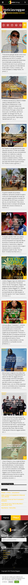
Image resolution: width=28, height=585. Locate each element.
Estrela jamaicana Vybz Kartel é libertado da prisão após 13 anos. (14, 41)
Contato (5, 558)
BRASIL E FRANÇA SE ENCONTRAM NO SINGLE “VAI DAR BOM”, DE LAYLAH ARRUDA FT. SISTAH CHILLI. (14, 223)
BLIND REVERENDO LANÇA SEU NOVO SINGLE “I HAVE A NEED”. (14, 447)
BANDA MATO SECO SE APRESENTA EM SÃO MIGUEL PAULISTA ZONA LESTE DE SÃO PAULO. (14, 403)
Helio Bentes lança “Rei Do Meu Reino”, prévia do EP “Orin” (12, 504)
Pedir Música (6, 554)
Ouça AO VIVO (6, 552)
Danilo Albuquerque (7, 50)
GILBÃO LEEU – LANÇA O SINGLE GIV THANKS (14, 135)
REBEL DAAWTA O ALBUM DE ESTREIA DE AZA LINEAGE (13, 496)
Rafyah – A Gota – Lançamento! (10, 492)
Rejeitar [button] (11, 582)
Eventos (5, 556)
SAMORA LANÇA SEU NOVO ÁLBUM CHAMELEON (14, 311)
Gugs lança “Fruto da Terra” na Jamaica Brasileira (12, 500)
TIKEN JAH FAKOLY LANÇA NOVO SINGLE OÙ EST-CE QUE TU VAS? (14, 359)
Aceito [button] (16, 582)
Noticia (4, 31)
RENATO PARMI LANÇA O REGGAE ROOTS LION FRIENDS (14, 87)
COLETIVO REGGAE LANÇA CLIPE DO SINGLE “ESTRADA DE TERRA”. (14, 267)
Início (4, 550)
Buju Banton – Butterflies (8, 508)
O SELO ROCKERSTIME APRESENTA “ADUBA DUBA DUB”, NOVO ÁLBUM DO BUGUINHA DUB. (14, 179)
